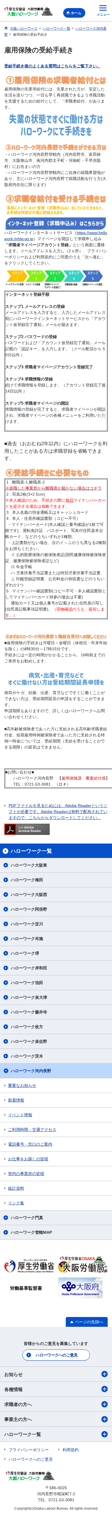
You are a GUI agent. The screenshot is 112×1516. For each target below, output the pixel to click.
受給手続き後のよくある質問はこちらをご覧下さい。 (52, 66)
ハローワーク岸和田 (29, 968)
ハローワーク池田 (27, 982)
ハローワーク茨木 (27, 1056)
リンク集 (16, 1203)
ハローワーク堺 (25, 953)
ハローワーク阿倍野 (29, 909)
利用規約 (71, 1449)
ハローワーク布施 (27, 938)
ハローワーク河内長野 (31, 1070)
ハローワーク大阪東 (29, 865)
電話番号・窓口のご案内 (30, 1144)
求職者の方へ (18, 1404)
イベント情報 (20, 1115)
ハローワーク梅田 (27, 880)
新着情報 (16, 1100)
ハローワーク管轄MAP (31, 1232)
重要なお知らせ (22, 1085)
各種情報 (13, 1389)
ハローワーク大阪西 (29, 894)
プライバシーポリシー (29, 1449)
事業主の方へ (18, 1419)
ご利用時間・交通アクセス (32, 1129)
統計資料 (16, 1188)
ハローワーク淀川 (27, 924)
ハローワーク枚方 (27, 1026)
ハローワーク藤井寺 (29, 1012)
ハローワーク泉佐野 (29, 1041)
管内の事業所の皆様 (26, 1173)
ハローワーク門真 (27, 1217)
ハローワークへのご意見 (57, 1355)
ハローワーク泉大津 (29, 997)
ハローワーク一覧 (22, 1434)
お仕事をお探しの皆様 (28, 1159)
